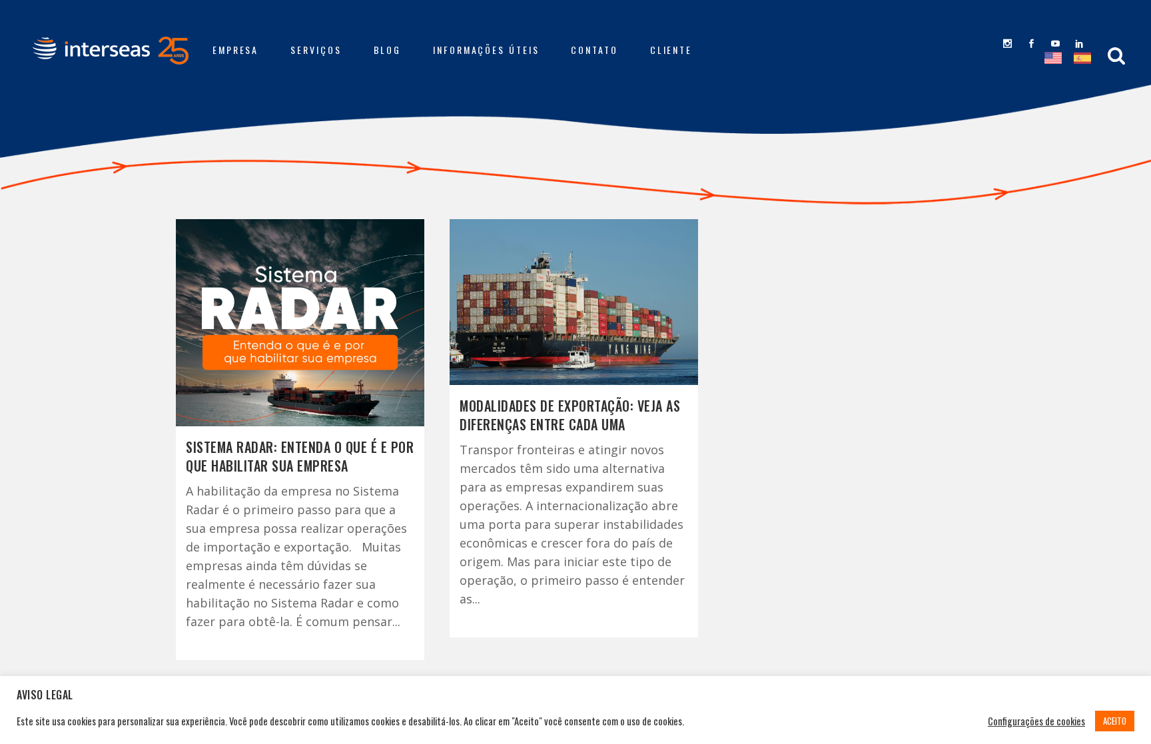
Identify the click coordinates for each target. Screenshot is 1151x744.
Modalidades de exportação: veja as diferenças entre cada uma (570, 415)
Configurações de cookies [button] (1036, 721)
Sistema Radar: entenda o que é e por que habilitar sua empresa (300, 456)
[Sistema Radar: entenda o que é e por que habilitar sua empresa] (300, 322)
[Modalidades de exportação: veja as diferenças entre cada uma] (574, 302)
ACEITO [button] (1114, 720)
